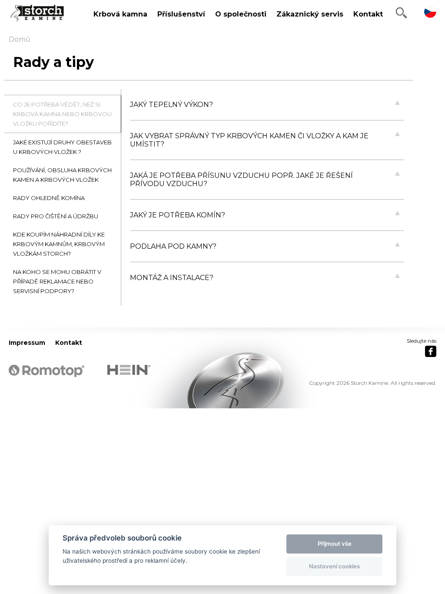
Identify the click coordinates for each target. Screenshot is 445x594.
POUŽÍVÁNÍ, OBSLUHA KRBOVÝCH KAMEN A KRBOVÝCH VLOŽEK (62, 175)
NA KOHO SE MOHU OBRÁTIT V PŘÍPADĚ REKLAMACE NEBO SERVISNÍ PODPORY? (57, 281)
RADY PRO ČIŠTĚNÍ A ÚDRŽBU (55, 216)
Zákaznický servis (309, 14)
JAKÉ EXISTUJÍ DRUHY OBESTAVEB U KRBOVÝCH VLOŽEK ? (62, 147)
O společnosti (240, 14)
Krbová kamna (120, 14)
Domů (19, 39)
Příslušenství (181, 14)
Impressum (27, 343)
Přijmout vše (335, 543)
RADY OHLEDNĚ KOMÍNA (49, 197)
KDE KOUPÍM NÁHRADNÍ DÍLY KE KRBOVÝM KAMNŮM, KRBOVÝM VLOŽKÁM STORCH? (59, 244)
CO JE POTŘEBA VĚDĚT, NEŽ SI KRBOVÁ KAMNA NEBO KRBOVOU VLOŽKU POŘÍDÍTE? (62, 114)
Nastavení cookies (334, 566)
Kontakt (368, 14)
